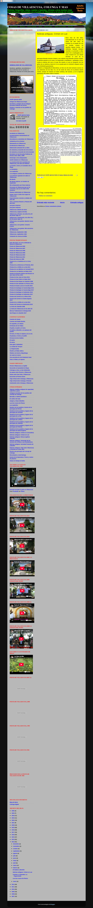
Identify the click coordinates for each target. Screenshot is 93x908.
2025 (13, 813)
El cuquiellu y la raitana (16, 323)
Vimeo (22, 491)
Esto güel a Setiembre (16, 344)
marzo (15, 865)
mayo (15, 860)
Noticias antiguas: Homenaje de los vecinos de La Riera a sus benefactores (21, 441)
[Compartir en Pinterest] (43, 177)
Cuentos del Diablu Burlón (17, 321)
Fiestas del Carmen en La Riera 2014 (20, 296)
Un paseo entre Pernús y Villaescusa (20, 372)
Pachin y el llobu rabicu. (17, 351)
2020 (13, 825)
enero (15, 881)
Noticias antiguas (48, 26)
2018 (13, 830)
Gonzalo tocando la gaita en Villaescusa (21, 489)
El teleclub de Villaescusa (17, 145)
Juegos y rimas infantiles (17, 401)
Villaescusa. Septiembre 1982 (18, 232)
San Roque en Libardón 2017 (18, 313)
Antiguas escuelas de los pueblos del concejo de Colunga (21, 393)
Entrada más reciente (45, 202)
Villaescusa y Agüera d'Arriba (18, 211)
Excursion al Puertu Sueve (17, 376)
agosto (15, 853)
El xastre (12, 340)
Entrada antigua (76, 202)
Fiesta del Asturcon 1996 (17, 259)
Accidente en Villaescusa (17, 133)
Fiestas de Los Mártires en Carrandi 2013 (22, 269)
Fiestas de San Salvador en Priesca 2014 (21, 283)
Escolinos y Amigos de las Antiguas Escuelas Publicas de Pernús (20, 104)
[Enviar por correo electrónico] (37, 177)
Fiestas (40, 26)
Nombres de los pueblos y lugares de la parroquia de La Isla (21, 415)
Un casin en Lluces (15, 355)
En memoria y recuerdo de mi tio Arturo (21, 150)
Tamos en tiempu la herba (17, 460)
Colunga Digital (14, 804)
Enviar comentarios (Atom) (53, 206)
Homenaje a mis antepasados (18, 157)
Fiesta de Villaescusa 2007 (17, 248)
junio (14, 858)
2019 (13, 827)
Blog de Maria (14, 802)
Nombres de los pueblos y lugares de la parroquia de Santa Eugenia (21, 429)
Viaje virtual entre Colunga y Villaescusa (21, 378)
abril (14, 863)
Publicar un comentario (45, 195)
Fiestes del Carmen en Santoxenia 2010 (21, 304)
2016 (13, 834)
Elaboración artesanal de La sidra (19, 147)
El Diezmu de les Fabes (16, 325)
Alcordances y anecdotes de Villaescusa (21, 139)
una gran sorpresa (15, 205)
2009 (13, 891)
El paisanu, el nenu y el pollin (18, 336)
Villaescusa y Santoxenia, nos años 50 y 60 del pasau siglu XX (21, 218)
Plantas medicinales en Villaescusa (20, 192)
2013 (13, 841)
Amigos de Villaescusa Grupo (18, 101)
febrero (15, 867)
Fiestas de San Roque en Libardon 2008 (21, 281)
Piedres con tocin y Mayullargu (19, 353)
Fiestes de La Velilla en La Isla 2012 (20, 302)
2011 (13, 886)
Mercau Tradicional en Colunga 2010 (20, 311)
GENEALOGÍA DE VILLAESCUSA (21, 65)
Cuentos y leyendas (31, 26)
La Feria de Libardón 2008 (17, 306)
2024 (13, 815)
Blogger (52, 904)
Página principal (13, 26)
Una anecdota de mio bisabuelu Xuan (20, 357)
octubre (15, 848)
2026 (13, 810)
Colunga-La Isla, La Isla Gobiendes (20, 370)
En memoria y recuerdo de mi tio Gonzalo (22, 152)
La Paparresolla (14, 348)
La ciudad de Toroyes (16, 346)
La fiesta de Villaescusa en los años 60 (21, 308)
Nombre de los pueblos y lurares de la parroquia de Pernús (21, 408)
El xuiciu (12, 342)
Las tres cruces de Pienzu (17, 403)
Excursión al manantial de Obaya (19, 368)
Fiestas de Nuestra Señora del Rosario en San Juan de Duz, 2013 (22, 274)
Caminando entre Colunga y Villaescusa (21, 383)
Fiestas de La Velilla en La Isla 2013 (20, 267)
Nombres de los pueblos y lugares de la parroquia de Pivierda (21, 426)
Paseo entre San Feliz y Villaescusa (20, 374)
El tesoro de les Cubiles (17, 338)
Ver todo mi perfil (21, 121)
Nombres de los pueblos (60, 26)
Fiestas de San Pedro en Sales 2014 (20, 279)
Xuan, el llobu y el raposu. (17, 359)
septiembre (16, 851)
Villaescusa (22, 26)
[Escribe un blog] (39, 177)
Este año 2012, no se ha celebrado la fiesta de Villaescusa (20, 243)
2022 (13, 820)
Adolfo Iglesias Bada (16, 99)
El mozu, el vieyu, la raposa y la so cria (21, 333)
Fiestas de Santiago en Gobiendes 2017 (21, 294)
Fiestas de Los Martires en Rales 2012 (21, 271)
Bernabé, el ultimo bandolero (18, 396)
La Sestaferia (13, 169)
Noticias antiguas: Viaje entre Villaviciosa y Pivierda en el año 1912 (22, 448)
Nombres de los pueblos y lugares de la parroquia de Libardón (21, 422)
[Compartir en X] (40, 177)
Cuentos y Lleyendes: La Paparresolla (20, 875)
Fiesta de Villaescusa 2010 (17, 255)
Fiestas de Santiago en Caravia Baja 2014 (22, 288)
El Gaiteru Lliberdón (19, 869)
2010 (13, 889)
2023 (13, 818)
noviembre (16, 846)
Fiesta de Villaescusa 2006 (17, 246)
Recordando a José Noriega (18, 455)
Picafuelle (16, 491)
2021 (13, 822)
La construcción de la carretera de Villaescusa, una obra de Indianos (20, 162)
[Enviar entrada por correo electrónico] (76, 175)
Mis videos (70, 26)
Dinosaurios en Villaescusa (18, 143)
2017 (13, 832)
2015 (13, 837)
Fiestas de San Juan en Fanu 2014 (20, 277)
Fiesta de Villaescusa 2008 (17, 250)
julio (14, 855)
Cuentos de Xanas (15, 319)
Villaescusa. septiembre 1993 (18, 234)
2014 (13, 839)
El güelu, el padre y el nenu (18, 328)
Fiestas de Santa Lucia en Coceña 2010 (21, 285)
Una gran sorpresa (15, 207)
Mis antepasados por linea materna (20, 185)
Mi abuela (12, 179)
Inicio (62, 202)
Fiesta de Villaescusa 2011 (17, 257)
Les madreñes (14, 171)
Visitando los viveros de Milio (18, 236)
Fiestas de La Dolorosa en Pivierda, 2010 (21, 265)
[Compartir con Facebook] (41, 177)
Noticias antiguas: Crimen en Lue (19, 435)
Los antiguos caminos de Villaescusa (20, 173)
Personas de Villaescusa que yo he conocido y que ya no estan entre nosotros (20, 189)
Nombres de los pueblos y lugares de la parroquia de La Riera (21, 419)
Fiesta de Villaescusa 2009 (17, 252)
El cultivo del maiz (15, 398)
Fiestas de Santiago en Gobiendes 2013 (21, 292)
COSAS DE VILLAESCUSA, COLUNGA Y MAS (37, 7)
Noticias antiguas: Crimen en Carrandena (22, 432)
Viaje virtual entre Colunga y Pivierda (20, 381)
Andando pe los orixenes (17, 141)
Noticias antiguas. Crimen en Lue (22, 872)
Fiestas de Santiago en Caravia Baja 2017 (22, 290)
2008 (13, 894)
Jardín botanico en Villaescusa (19, 160)
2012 (13, 884)
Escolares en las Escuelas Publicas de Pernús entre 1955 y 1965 (21, 154)
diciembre (16, 844)
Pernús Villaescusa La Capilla (18, 366)
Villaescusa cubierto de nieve (18, 209)
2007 (13, 896)
